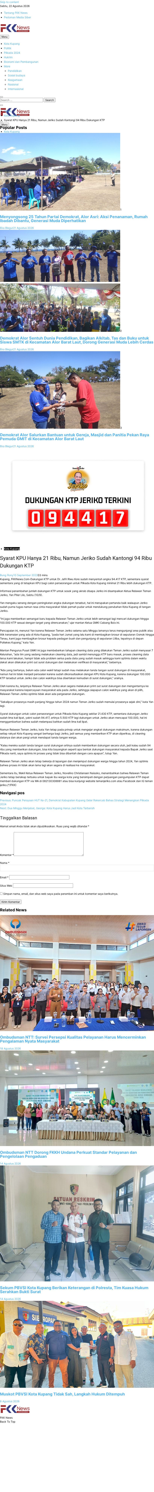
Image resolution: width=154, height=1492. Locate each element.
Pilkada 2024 (12, 52)
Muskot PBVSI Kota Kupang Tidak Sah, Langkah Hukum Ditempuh (62, 1394)
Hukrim (8, 57)
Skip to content (9, 2)
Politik (7, 48)
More (7, 66)
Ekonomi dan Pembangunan (21, 61)
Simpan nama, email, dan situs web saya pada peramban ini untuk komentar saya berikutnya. (60, 893)
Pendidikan (15, 70)
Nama (4, 862)
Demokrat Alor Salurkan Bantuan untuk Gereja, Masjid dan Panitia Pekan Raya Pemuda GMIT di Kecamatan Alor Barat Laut (74, 436)
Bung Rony (6, 575)
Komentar (7, 854)
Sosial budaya (16, 75)
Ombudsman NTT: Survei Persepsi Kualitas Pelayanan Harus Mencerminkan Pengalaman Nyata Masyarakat (73, 1039)
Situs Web (6, 885)
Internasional (15, 88)
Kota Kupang (12, 43)
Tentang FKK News (15, 12)
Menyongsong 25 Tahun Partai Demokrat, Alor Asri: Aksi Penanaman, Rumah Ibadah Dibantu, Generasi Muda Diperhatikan (74, 218)
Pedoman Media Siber (17, 17)
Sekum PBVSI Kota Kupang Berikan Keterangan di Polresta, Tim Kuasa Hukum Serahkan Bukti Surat (74, 1289)
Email (4, 877)
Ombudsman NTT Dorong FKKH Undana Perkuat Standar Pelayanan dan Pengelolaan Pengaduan (68, 1154)
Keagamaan (15, 79)
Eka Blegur (6, 227)
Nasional (13, 84)
